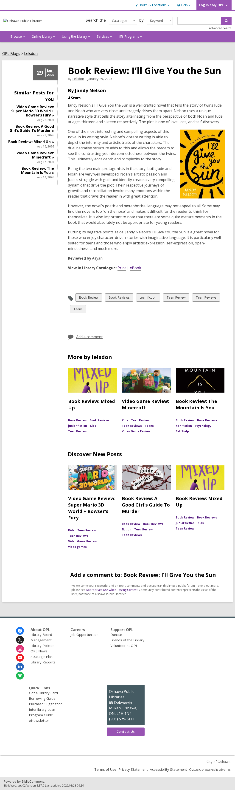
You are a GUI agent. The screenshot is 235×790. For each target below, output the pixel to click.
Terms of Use (105, 769)
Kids (93, 426)
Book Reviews (119, 298)
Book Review (88, 298)
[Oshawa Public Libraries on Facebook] (20, 631)
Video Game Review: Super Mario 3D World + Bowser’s (32, 111)
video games (77, 547)
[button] (152, 5)
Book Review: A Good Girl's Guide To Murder (146, 504)
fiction (126, 529)
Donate (116, 634)
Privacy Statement (133, 769)
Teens (78, 310)
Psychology (203, 426)
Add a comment (89, 336)
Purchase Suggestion (45, 704)
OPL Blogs (11, 53)
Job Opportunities (84, 634)
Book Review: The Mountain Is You (196, 404)
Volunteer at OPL (124, 645)
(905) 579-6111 (122, 719)
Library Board (41, 634)
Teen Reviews (206, 298)
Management (41, 640)
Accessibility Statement (168, 769)
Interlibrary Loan (42, 709)
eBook (135, 267)
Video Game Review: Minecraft (145, 404)
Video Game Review (136, 431)
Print (122, 267)
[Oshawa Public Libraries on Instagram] (20, 649)
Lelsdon (31, 53)
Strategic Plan (42, 656)
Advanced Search (220, 28)
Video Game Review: (35, 155)
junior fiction (77, 426)
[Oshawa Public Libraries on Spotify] (20, 676)
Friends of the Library (127, 640)
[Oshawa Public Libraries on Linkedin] (20, 667)
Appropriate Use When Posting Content (111, 590)
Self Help (182, 431)
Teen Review (176, 298)
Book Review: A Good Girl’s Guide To (32, 128)
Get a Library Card (43, 693)
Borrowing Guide (42, 698)
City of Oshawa (218, 761)
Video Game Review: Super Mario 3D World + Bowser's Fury (91, 508)
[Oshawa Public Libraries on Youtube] (20, 658)
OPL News (39, 651)
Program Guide (41, 715)
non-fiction (184, 426)
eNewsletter (39, 720)
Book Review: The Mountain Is (37, 170)
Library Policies (42, 645)
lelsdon (78, 78)
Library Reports (43, 662)
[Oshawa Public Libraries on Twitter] (20, 640)
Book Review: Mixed (29, 141)
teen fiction (148, 298)
